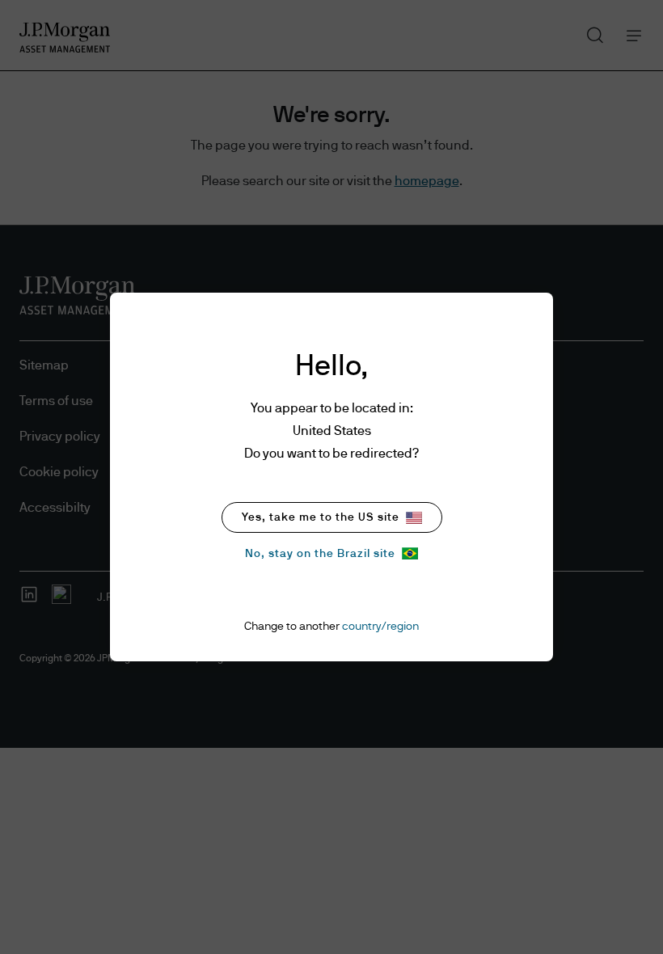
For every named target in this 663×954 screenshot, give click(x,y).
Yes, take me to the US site (320, 517)
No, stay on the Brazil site (320, 553)
